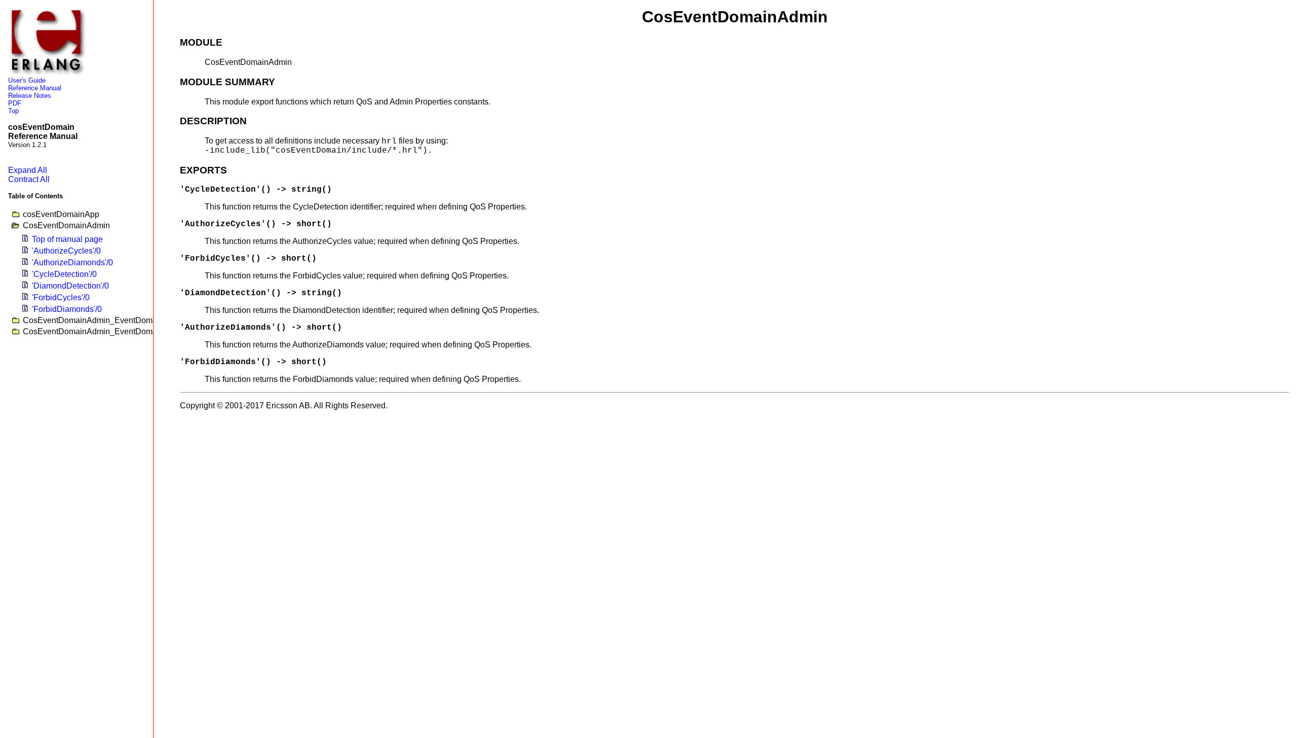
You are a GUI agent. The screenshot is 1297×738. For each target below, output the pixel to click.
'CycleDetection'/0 (64, 274)
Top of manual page (67, 239)
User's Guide (27, 80)
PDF (14, 103)
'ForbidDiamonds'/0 (67, 309)
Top (13, 111)
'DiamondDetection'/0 (70, 286)
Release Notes (29, 95)
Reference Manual (34, 88)
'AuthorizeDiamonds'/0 (72, 262)
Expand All (27, 170)
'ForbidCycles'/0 (61, 297)
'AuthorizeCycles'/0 (66, 251)
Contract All (29, 179)
